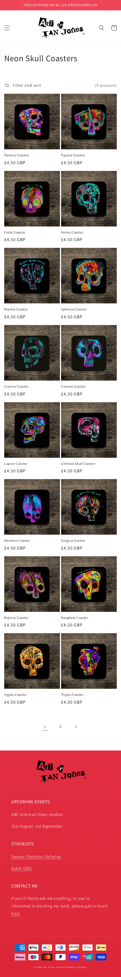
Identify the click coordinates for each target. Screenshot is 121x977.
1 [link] (45, 726)
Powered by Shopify (75, 967)
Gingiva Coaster (73, 540)
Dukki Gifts (21, 868)
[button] (7, 28)
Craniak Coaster (73, 386)
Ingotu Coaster (15, 694)
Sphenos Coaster (74, 309)
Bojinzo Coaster (16, 618)
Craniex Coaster (16, 386)
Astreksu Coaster (17, 540)
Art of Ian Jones (53, 967)
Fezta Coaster (14, 232)
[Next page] (76, 726)
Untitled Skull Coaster (78, 463)
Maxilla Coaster (16, 309)
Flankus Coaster (16, 155)
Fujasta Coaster (73, 155)
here (15, 913)
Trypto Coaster (72, 694)
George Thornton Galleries (36, 856)
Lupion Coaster (16, 463)
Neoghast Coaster (74, 618)
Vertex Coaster (72, 232)
